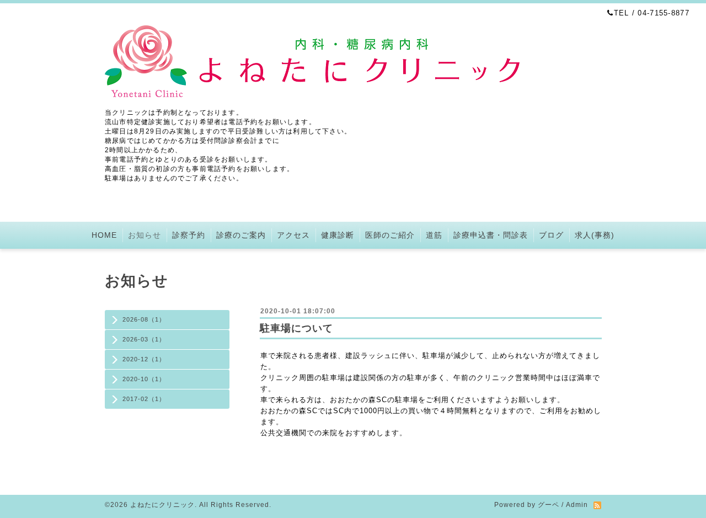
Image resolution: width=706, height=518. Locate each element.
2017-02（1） (143, 399)
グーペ (548, 505)
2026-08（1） (143, 319)
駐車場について (296, 328)
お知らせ (144, 235)
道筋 (434, 235)
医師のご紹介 (390, 235)
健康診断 (337, 235)
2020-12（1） (143, 359)
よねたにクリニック (162, 505)
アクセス (293, 235)
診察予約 (188, 235)
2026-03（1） (143, 339)
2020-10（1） (143, 379)
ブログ (551, 235)
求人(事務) (594, 235)
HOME (104, 235)
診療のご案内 (241, 235)
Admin (577, 505)
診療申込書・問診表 (490, 235)
